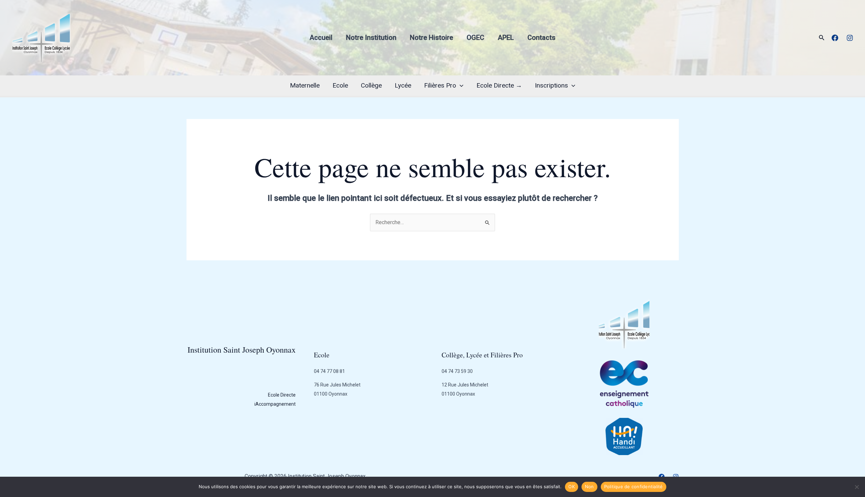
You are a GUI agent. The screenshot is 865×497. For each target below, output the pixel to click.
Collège (371, 85)
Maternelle (305, 85)
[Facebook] (835, 37)
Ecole (340, 85)
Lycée (403, 85)
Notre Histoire (431, 37)
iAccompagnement (275, 404)
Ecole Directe (282, 395)
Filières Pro (440, 85)
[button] (822, 37)
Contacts (541, 37)
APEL (506, 37)
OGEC (475, 37)
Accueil (321, 37)
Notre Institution (371, 37)
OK (571, 486)
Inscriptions (551, 85)
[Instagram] (849, 37)
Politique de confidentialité (633, 486)
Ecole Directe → (499, 85)
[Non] (856, 486)
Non (589, 486)
